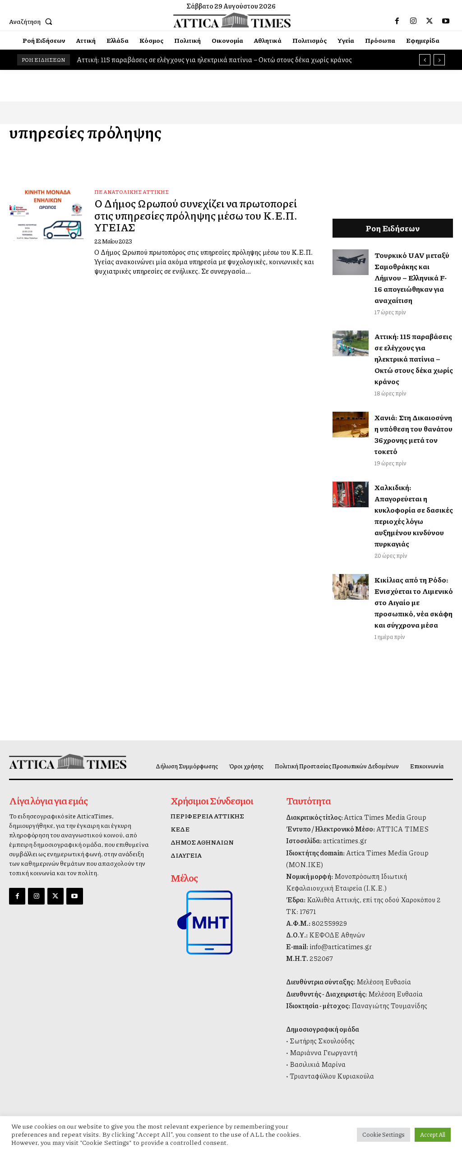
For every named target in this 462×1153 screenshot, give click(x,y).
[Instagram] (413, 21)
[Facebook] (397, 21)
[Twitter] (429, 21)
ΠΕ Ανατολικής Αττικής (131, 192)
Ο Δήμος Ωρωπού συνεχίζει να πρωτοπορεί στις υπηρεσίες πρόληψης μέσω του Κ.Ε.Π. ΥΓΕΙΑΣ (195, 214)
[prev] (424, 59)
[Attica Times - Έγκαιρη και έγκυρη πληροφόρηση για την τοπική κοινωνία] (232, 20)
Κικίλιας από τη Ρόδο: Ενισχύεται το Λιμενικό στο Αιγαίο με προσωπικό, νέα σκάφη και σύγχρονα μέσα (413, 602)
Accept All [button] (432, 1134)
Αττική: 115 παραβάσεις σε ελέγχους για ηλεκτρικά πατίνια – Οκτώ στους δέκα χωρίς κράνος (214, 59)
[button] (32, 21)
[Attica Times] (60, 761)
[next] (439, 59)
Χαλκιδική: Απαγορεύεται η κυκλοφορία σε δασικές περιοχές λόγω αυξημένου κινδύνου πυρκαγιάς (413, 515)
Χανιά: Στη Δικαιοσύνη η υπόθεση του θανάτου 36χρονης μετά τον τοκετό (413, 434)
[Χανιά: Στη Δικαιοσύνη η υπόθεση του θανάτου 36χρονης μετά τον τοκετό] (351, 424)
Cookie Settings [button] (383, 1134)
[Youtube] (446, 21)
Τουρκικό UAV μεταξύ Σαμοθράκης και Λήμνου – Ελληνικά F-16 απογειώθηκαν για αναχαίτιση (411, 277)
